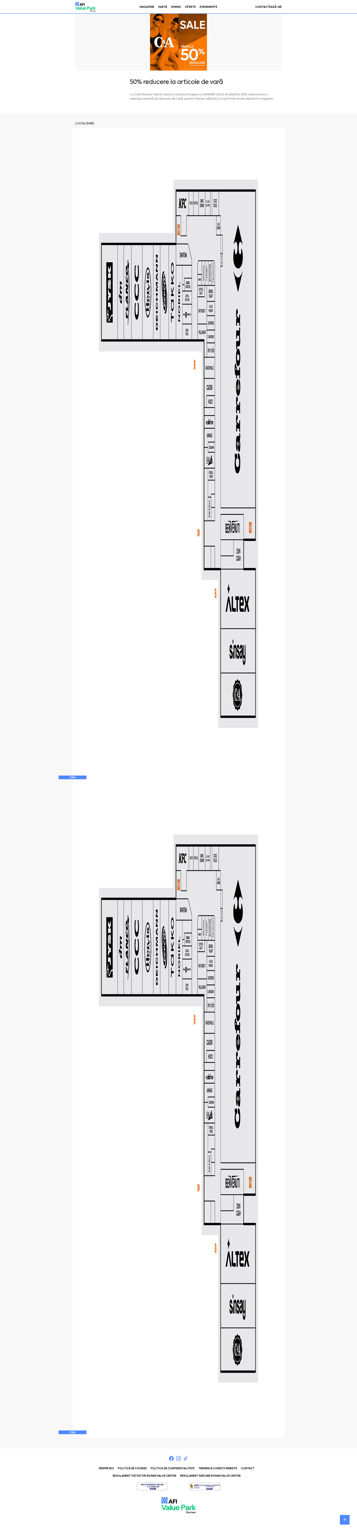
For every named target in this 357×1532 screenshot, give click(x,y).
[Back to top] (345, 1520)
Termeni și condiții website (217, 1468)
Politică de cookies (132, 1468)
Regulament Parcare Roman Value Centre (210, 1476)
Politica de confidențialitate (172, 1468)
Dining (176, 7)
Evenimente (208, 7)
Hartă (162, 7)
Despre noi (106, 1468)
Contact (247, 1468)
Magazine (147, 7)
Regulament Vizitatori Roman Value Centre (144, 1476)
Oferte (190, 7)
